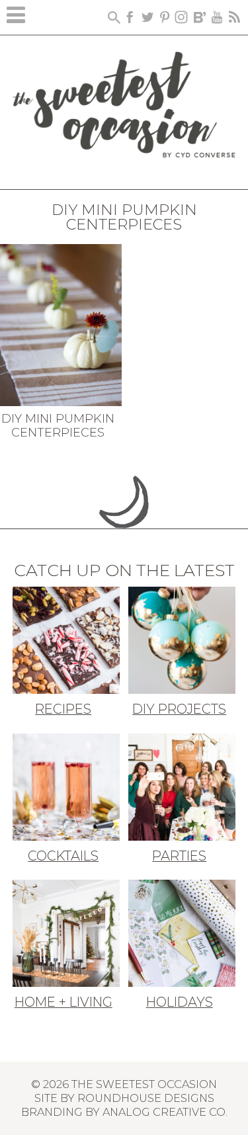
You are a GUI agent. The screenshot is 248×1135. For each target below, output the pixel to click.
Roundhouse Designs (145, 1098)
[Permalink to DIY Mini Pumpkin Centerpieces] (61, 323)
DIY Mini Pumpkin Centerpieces (57, 426)
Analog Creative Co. (165, 1111)
